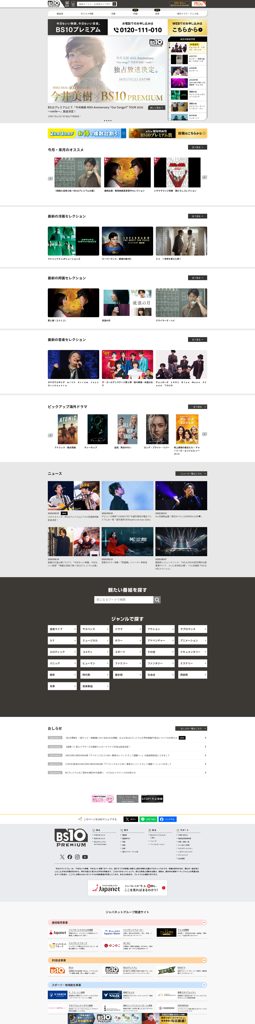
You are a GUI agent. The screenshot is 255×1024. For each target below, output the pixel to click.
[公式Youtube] (85, 857)
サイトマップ (183, 855)
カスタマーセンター (185, 848)
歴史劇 (119, 674)
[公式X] (62, 857)
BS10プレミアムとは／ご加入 (158, 836)
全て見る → (197, 147)
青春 (52, 686)
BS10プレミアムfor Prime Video (100, 843)
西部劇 (184, 674)
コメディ (87, 652)
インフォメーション (157, 844)
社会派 (151, 674)
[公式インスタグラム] (77, 857)
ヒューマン (88, 663)
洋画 (113, 13)
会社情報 (181, 858)
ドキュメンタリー (190, 652)
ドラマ (119, 629)
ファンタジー (155, 663)
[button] (51, 69)
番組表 (60, 13)
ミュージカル (90, 640)
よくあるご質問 (183, 845)
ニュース (153, 841)
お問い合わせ (183, 835)
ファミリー (121, 663)
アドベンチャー (156, 640)
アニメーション (189, 640)
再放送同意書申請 (184, 838)
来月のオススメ (99, 838)
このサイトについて (185, 852)
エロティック (57, 652)
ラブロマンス (187, 629)
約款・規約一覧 (183, 842)
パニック (55, 663)
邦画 (135, 13)
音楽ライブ (56, 629)
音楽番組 (87, 686)
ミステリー (186, 663)
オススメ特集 (87, 13)
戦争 (52, 674)
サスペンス (88, 629)
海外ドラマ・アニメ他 (187, 13)
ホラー (119, 640)
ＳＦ (52, 640)
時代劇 (86, 674)
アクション (154, 629)
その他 (151, 652)
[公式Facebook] (70, 857)
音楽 (157, 13)
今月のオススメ (99, 835)
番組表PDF (126, 838)
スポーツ (120, 652)
